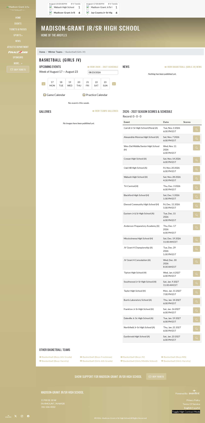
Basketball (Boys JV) (134, 357)
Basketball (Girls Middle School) (140, 361)
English (188, 408)
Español (196, 408)
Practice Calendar (97, 95)
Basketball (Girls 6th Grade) (97, 361)
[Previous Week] (43, 83)
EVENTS (17, 23)
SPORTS (17, 35)
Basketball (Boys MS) (174, 357)
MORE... (17, 63)
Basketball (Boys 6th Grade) (56, 357)
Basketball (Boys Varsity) (55, 361)
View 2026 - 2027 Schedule (104, 66)
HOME (18, 17)
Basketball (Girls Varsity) (177, 361)
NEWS (18, 41)
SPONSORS (18, 57)
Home (42, 51)
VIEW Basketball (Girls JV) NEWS (184, 66)
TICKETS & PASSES (18, 29)
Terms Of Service (191, 404)
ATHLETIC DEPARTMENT (18, 47)
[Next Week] (114, 83)
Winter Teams (55, 51)
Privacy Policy (193, 400)
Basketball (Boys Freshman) (97, 357)
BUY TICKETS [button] (20, 69)
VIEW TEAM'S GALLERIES (106, 110)
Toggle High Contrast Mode (186, 411)
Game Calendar (56, 95)
